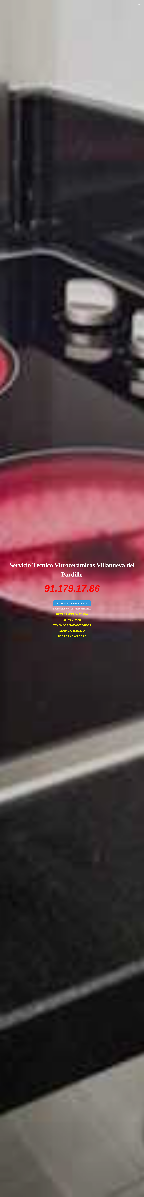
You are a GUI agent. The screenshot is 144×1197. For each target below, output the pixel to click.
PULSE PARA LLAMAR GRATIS (72, 603)
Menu (140, 5)
